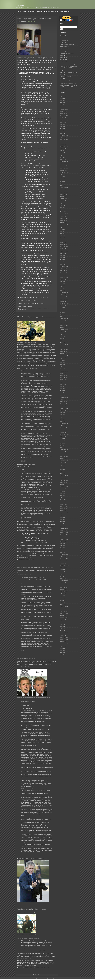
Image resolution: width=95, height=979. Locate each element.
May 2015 (62, 390)
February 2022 (64, 213)
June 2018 (62, 309)
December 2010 (64, 506)
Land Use (62, 51)
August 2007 (63, 593)
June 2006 (62, 624)
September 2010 (64, 513)
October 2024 (63, 144)
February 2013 (64, 449)
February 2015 (64, 397)
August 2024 (63, 148)
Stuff (61, 78)
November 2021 (64, 220)
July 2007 (62, 595)
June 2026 (62, 100)
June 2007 (62, 598)
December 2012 (64, 454)
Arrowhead (22, 350)
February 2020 (64, 266)
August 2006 (63, 619)
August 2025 (63, 122)
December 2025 (64, 113)
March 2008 (63, 578)
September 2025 (64, 120)
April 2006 (62, 628)
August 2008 (63, 567)
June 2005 (62, 650)
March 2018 (63, 316)
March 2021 (63, 238)
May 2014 (62, 416)
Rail (61, 70)
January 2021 (63, 242)
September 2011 (64, 486)
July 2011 (62, 491)
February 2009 (64, 554)
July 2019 (62, 281)
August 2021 (63, 227)
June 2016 (62, 362)
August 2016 (63, 357)
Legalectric (20, 5)
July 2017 (62, 334)
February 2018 (64, 318)
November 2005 (64, 639)
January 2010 (63, 530)
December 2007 (64, 584)
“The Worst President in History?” (39, 858)
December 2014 (64, 401)
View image (32, 559)
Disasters (62, 40)
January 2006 (63, 635)
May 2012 (62, 469)
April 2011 (62, 497)
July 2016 (62, 360)
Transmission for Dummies (67, 83)
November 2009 (64, 534)
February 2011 (64, 502)
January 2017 (63, 347)
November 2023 (64, 168)
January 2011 (63, 504)
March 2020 (63, 264)
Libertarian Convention (28, 934)
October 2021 (63, 222)
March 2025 (63, 133)
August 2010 (63, 515)
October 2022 (63, 196)
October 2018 (63, 301)
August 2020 (63, 253)
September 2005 (64, 643)
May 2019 (62, 286)
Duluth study (21, 526)
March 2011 (63, 499)
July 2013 (62, 438)
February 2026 (64, 109)
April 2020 (62, 261)
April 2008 (62, 576)
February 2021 (64, 240)
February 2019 (64, 292)
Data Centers (63, 37)
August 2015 (63, 384)
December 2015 (64, 375)
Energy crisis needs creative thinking (27, 368)
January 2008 (63, 582)
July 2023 (62, 176)
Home (19, 11)
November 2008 (64, 561)
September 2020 (64, 251)
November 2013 (64, 430)
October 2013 (63, 432)
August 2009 (63, 541)
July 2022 (62, 203)
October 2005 (63, 641)
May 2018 (62, 312)
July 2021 (62, 229)
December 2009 (64, 532)
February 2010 (64, 528)
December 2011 (64, 480)
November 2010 (64, 508)
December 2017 (64, 323)
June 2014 (62, 414)
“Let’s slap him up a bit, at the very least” (27, 909)
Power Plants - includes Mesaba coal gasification (36, 308)
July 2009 (62, 543)
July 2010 (62, 517)
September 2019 (64, 277)
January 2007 (63, 609)
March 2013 (63, 447)
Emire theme (42, 978)
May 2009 (62, 547)
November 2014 (64, 403)
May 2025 (62, 128)
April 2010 (62, 523)
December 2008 (64, 558)
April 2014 (62, 419)
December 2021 (64, 218)
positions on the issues (28, 960)
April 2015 (62, 392)
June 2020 (62, 257)
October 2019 (63, 275)
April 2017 (62, 340)
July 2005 (62, 648)
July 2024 (62, 150)
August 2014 (63, 410)
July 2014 (62, 412)
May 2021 (62, 233)
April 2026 (62, 104)
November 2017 (64, 325)
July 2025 (62, 124)
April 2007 (62, 602)
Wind (61, 89)
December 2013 (64, 427)
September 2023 (64, 172)
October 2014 (63, 406)
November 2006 (64, 613)
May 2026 (62, 102)
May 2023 (62, 181)
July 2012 (62, 464)
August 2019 (63, 279)
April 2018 (62, 314)
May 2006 (62, 626)
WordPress (69, 978)
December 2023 (64, 165)
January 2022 (63, 216)
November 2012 (64, 456)
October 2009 (63, 536)
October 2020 (63, 248)
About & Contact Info (29, 11)
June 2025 (62, 126)
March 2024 (63, 159)
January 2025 (63, 137)
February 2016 (64, 371)
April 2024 (62, 157)
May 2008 (62, 574)
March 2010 (63, 526)
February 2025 (64, 135)
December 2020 (64, 244)
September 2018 (64, 303)
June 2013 (62, 440)
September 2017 (64, 329)
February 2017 (64, 344)
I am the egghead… (22, 658)
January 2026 (63, 111)
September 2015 (64, 382)
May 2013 (62, 443)
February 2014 (64, 423)
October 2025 (63, 117)
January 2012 (63, 478)
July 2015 (62, 386)
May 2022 (62, 207)
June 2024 (62, 152)
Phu (59, 978)
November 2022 (64, 194)
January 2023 (63, 189)
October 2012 (63, 458)
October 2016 (63, 353)
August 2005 (63, 646)
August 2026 (63, 96)
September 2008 (64, 565)
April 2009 (62, 550)
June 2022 (62, 205)
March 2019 (63, 290)
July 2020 (62, 255)
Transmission (63, 80)
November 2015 (64, 377)
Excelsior (19, 347)
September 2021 (64, 224)
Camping (62, 35)
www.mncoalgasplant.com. (24, 557)
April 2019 (62, 288)
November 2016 (64, 351)
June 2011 (62, 493)
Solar (61, 74)
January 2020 (63, 268)
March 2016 (63, 368)
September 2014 (64, 408)
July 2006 (62, 622)
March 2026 (63, 107)
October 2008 (63, 563)
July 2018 (62, 307)
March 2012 (63, 473)
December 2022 (64, 192)
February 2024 (64, 161)
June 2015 (62, 388)
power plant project (32, 347)
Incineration (63, 48)
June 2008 (62, 571)
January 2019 (63, 294)
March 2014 (63, 421)
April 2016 (62, 366)
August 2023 (63, 174)
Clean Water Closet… (30, 300)
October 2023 (63, 170)
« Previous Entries (37, 974)
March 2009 (63, 552)
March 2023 (63, 185)
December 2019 (64, 270)
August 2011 (63, 488)
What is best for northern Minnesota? (27, 466)
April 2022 (62, 209)
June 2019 (62, 283)
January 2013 (63, 451)
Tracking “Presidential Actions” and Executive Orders (53, 11)
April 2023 (62, 183)
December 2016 (64, 349)
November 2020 (64, 246)
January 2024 (63, 163)
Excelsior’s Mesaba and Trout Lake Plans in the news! (31, 568)
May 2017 (62, 338)
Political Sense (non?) (66, 64)
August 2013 (63, 436)
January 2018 (63, 320)
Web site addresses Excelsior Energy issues (33, 577)
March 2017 (63, 342)
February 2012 (64, 475)
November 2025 (64, 115)
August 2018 (63, 305)
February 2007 (64, 606)
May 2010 (62, 521)
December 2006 (64, 611)
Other (61, 59)
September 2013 (64, 434)
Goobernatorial (36, 69)
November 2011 (64, 482)
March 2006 (63, 630)
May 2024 (62, 155)
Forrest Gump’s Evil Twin (28, 701)
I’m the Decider (25, 666)
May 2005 (62, 652)
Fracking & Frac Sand (66, 44)
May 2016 (62, 364)
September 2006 (64, 617)
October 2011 (63, 484)
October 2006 (63, 615)
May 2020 (62, 259)
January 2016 (63, 373)
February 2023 (64, 187)
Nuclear (62, 57)
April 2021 (62, 235)
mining (61, 55)
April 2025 (62, 131)
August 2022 (63, 200)
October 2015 (63, 379)
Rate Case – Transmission (67, 72)
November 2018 (64, 299)
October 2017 (63, 327)
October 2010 (63, 510)
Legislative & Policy (65, 53)
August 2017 (63, 331)
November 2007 (64, 587)
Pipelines (62, 62)
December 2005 (64, 637)
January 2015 (63, 399)
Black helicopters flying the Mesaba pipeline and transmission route (35, 317)
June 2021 (62, 231)
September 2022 (64, 198)
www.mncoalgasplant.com (24, 574)
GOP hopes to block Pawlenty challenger (28, 938)
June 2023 (62, 179)
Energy (62, 42)
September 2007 (64, 591)
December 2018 (64, 296)
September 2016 (64, 355)
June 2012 (62, 467)
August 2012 (63, 462)
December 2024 (64, 139)
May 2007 (62, 600)
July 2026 (62, 98)
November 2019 (64, 272)
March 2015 (63, 395)
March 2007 (63, 604)
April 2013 (62, 445)
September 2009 (64, 539)
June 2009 (62, 545)
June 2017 (62, 336)
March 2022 (63, 211)
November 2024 (64, 141)
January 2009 (63, 556)
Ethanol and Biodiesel (41, 297)
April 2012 (62, 471)
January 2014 (63, 425)
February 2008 (64, 580)
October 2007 (63, 589)
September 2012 (64, 460)
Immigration (63, 46)
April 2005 (62, 654)
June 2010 (62, 519)
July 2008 (62, 569)
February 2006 (64, 633)
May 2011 (62, 495)
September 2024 (64, 146)
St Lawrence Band (65, 76)
